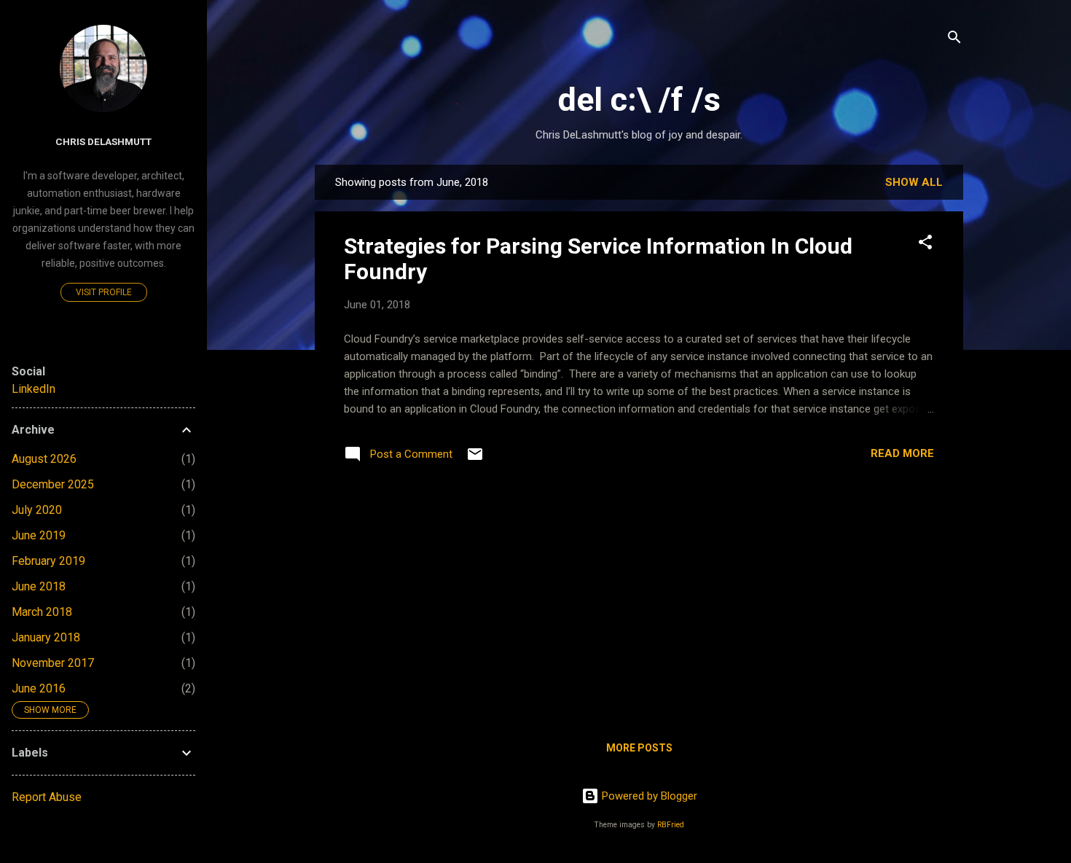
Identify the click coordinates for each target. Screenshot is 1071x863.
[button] (925, 244)
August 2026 (44, 459)
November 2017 (53, 663)
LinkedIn (33, 389)
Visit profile (104, 292)
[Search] (954, 39)
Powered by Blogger (648, 796)
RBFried (670, 824)
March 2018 (42, 612)
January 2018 (46, 637)
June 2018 (39, 586)
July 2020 (37, 510)
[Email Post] (475, 459)
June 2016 (39, 688)
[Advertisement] (639, 606)
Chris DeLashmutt (103, 141)
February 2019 (48, 561)
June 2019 (39, 535)
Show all (914, 182)
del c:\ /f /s (639, 99)
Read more (902, 453)
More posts (639, 748)
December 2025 (53, 484)
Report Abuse (47, 797)
